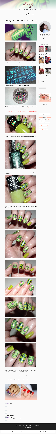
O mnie (19, 9)
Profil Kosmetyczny (29, 9)
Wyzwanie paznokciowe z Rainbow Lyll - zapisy (41, 53)
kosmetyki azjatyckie (47, 122)
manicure (40, 127)
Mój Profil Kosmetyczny (29, 425)
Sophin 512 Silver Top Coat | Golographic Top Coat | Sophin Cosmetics (48, 54)
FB (12, 20)
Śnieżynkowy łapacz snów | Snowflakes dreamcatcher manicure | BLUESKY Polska (41, 65)
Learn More (42, 431)
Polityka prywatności (37, 425)
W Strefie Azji (46, 119)
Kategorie (36, 9)
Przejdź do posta (12, 398)
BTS (41, 119)
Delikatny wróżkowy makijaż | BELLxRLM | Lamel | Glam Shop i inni (44, 99)
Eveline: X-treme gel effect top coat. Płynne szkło (13, 379)
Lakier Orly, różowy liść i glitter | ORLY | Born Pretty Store (41, 75)
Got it (46, 431)
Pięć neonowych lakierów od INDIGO (48, 63)
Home (17, 425)
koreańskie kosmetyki (41, 122)
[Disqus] (21, 411)
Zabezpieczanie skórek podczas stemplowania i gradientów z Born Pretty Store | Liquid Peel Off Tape (48, 76)
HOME (16, 9)
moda (43, 127)
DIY (43, 119)
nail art (46, 127)
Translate (45, 89)
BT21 (39, 119)
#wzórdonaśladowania (25, 379)
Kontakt (23, 9)
